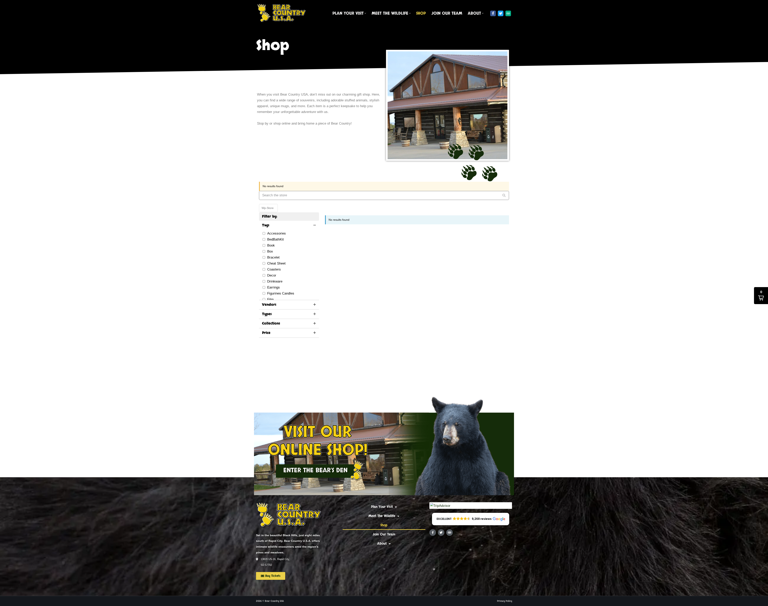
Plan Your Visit (382, 506)
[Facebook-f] (432, 532)
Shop (421, 13)
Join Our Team (446, 13)
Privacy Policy (504, 601)
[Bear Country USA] (283, 13)
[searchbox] (384, 195)
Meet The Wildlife (381, 516)
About (382, 543)
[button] (365, 13)
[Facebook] (493, 13)
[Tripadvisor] (508, 13)
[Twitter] (500, 13)
